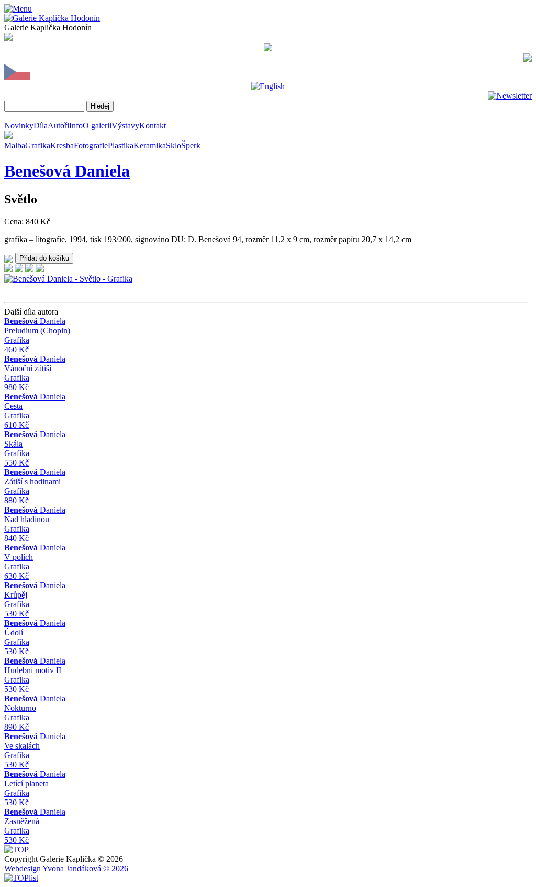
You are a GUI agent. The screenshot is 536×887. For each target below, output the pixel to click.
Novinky (19, 125)
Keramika (149, 145)
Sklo (173, 145)
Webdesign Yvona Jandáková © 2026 (66, 868)
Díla (41, 125)
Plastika (120, 145)
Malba (14, 145)
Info (76, 125)
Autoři (58, 125)
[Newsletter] (510, 95)
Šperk (190, 145)
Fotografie (91, 145)
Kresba (62, 145)
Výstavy (125, 125)
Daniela (67, 170)
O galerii (97, 125)
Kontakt (152, 125)
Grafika (37, 145)
